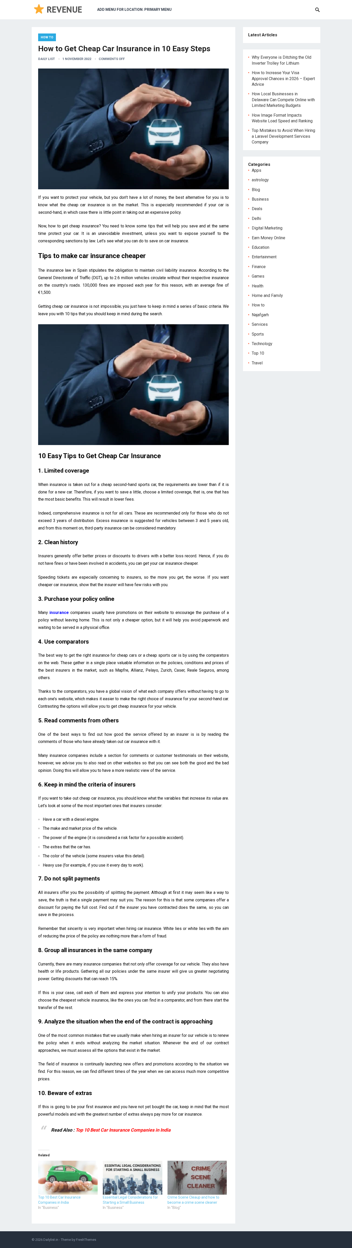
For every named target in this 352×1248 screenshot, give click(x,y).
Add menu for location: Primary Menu (134, 9)
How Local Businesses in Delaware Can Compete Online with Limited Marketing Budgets (283, 99)
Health (257, 286)
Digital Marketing (267, 228)
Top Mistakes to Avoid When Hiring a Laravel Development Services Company (283, 136)
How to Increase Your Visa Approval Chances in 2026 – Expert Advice (283, 78)
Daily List (46, 59)
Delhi (256, 218)
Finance (259, 266)
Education (260, 247)
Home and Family (267, 295)
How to (47, 37)
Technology (262, 343)
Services (260, 324)
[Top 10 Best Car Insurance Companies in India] (68, 1178)
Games (258, 276)
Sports (258, 334)
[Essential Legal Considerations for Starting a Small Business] (132, 1178)
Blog (256, 189)
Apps (256, 170)
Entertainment (264, 256)
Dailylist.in (50, 1240)
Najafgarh (260, 314)
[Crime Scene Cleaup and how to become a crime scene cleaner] (197, 1178)
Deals (257, 208)
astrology (260, 179)
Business (260, 199)
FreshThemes (86, 1240)
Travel (257, 363)
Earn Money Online (268, 237)
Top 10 (258, 353)
